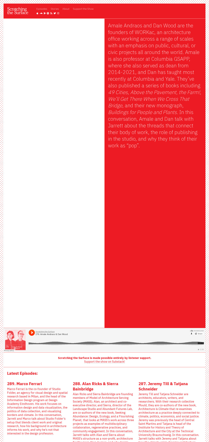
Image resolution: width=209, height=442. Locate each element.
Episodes (41, 8)
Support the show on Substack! (104, 361)
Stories (55, 8)
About (65, 8)
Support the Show (83, 8)
